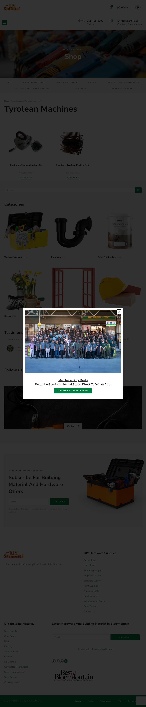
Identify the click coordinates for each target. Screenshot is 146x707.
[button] (119, 311)
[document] (73, 353)
